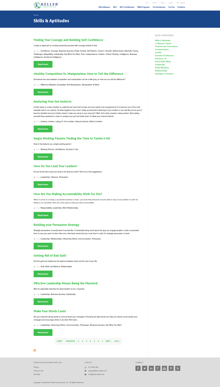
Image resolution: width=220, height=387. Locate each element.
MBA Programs (143, 7)
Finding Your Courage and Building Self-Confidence (68, 40)
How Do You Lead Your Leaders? (55, 166)
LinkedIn (151, 368)
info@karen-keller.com (96, 374)
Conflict (158, 52)
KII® (115, 7)
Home (36, 15)
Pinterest (171, 368)
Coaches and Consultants (166, 46)
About (155, 3)
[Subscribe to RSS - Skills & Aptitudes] (35, 350)
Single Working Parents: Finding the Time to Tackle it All (72, 138)
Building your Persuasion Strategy (56, 224)
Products (181, 7)
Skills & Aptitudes (163, 40)
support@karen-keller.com (97, 371)
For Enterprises (159, 7)
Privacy (36, 367)
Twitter (144, 368)
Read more (45, 65)
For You (171, 7)
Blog (162, 3)
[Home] (46, 5)
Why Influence (104, 7)
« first (59, 341)
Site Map (37, 374)
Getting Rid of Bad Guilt (50, 255)
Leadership (160, 64)
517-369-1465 (93, 367)
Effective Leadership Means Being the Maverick (66, 283)
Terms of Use (38, 371)
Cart (146, 3)
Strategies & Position (164, 73)
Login (171, 3)
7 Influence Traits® (163, 43)
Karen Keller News (163, 61)
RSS (177, 368)
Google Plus (157, 368)
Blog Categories (164, 35)
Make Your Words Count (50, 311)
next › (108, 341)
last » (117, 341)
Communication (162, 49)
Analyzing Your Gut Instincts (52, 101)
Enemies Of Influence (164, 55)
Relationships (161, 70)
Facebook (138, 368)
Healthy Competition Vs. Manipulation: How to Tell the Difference (78, 73)
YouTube (164, 368)
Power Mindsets (162, 67)
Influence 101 (161, 58)
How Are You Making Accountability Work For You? (68, 194)
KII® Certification (127, 7)
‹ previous (70, 341)
